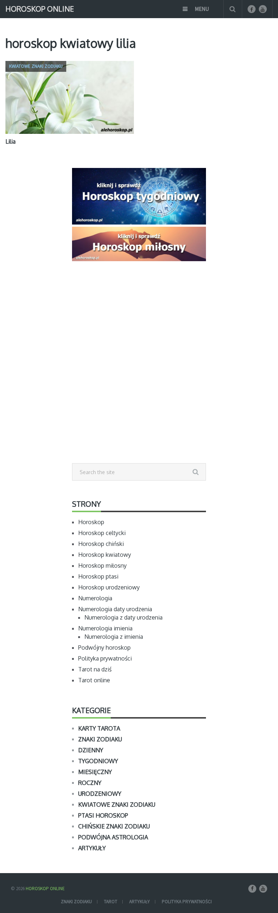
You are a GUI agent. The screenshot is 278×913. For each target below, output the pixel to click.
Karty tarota (99, 728)
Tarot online (94, 680)
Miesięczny (95, 772)
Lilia (10, 141)
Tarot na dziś (94, 669)
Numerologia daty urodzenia (115, 609)
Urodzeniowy (99, 793)
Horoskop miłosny (102, 565)
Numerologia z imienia (113, 636)
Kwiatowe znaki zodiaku (116, 804)
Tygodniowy (98, 761)
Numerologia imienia (105, 628)
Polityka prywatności (105, 658)
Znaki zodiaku (100, 739)
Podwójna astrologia (113, 837)
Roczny (89, 782)
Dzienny (90, 750)
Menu (202, 8)
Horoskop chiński (101, 543)
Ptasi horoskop (103, 815)
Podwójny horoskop (104, 647)
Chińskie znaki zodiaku (114, 826)
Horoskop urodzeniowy (109, 587)
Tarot (110, 901)
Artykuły (92, 848)
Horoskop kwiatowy (104, 554)
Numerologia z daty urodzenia (123, 617)
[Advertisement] (139, 378)
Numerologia (95, 598)
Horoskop (91, 522)
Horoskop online (39, 8)
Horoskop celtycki (102, 532)
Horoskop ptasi (98, 576)
